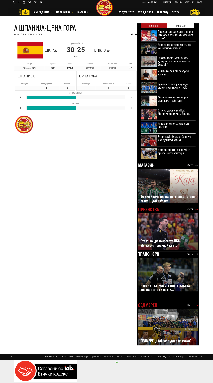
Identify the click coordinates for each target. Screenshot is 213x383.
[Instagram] (24, 2)
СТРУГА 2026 (126, 12)
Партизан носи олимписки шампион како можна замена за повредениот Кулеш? (175, 34)
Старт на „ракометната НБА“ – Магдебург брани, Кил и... (162, 243)
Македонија (41, 12)
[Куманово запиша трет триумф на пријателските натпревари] (149, 153)
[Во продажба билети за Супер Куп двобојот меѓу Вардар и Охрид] (149, 140)
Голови (67, 83)
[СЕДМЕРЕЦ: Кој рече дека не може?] (168, 329)
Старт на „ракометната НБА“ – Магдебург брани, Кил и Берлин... (174, 112)
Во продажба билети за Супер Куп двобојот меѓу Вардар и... (175, 138)
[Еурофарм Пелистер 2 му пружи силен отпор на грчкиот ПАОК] (149, 87)
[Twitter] (29, 2)
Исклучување (46, 83)
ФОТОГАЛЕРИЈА (176, 356)
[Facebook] (18, 2)
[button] (13, 2)
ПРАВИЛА (178, 2)
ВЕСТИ (176, 12)
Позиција (24, 83)
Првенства (63, 12)
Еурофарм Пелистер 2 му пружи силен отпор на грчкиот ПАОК (173, 85)
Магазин (82, 12)
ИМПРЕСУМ (167, 2)
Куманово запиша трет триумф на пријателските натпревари (174, 151)
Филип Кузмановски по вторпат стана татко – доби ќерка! (173, 99)
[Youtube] (40, 2)
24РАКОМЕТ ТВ (194, 356)
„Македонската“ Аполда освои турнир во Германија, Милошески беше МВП (174, 61)
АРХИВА (199, 2)
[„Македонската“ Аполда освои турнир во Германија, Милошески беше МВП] (149, 61)
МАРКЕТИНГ (189, 2)
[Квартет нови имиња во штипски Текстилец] (149, 127)
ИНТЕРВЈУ (162, 12)
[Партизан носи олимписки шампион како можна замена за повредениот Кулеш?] (149, 35)
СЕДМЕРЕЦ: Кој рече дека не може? (166, 340)
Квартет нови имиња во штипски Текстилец (173, 125)
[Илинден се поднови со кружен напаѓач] (149, 74)
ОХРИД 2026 (145, 12)
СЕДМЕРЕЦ (161, 356)
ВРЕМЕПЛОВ (146, 356)
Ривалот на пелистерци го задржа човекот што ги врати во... (175, 46)
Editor (24, 34)
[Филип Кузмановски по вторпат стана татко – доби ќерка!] (149, 101)
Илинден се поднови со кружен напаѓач (173, 72)
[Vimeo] (35, 2)
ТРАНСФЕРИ (131, 356)
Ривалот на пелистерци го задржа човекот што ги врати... (165, 287)
